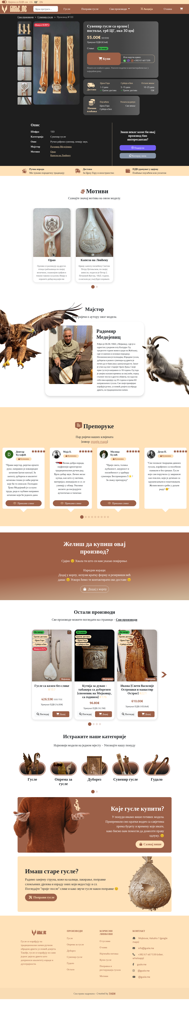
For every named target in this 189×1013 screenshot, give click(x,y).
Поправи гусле (90, 9)
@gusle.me (144, 970)
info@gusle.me (146, 948)
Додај (62, 714)
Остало (70, 969)
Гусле (67, 9)
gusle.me (141, 964)
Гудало (70, 963)
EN (41, 2)
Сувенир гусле (45, 17)
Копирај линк (138, 156)
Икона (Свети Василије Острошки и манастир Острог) (137, 689)
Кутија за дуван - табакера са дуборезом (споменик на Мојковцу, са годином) (94, 691)
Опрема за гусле (75, 944)
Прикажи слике (26, 503)
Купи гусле (105, 960)
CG (31, 2)
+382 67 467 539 (142, 60)
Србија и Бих (127, 83)
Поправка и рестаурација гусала (110, 968)
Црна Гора (105, 83)
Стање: (90, 48)
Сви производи (26, 17)
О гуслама (105, 941)
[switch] (4, 2)
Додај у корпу (97, 589)
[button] (93, 287)
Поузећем (104, 101)
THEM (112, 993)
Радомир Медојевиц (61, 146)
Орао (53, 151)
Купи (106, 58)
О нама (168, 9)
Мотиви (104, 976)
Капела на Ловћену (60, 155)
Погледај (44, 714)
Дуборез (71, 951)
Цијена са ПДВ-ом (18, 2)
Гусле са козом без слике (51, 687)
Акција (148, 9)
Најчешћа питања (109, 953)
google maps (99, 441)
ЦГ (36, 2)
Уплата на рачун (127, 101)
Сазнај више (152, 844)
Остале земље (147, 83)
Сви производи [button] (118, 9)
